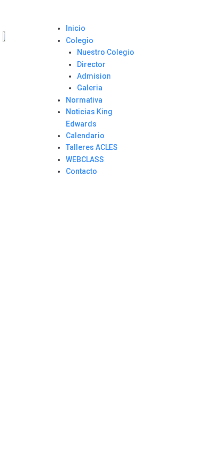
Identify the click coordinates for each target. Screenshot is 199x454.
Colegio (79, 40)
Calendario (85, 135)
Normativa (84, 100)
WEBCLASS (85, 159)
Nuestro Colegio (105, 52)
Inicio (75, 28)
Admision (94, 76)
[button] (95, 16)
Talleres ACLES (92, 147)
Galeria (89, 87)
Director (91, 64)
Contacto (81, 171)
